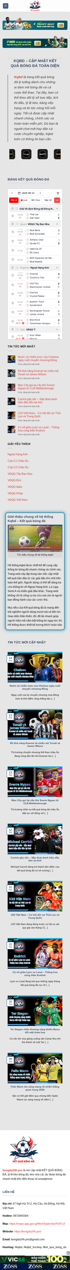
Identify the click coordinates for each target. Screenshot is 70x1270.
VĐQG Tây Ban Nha (20, 473)
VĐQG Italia (15, 486)
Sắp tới (48, 200)
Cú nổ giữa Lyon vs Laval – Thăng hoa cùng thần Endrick (38, 429)
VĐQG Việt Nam (18, 499)
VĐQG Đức (15, 480)
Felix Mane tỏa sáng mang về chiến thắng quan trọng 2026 (35, 1088)
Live (25, 200)
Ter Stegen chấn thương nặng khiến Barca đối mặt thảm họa (35, 1031)
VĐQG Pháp (15, 493)
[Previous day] (12, 193)
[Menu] (5, 6)
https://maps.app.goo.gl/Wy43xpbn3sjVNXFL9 (37, 1223)
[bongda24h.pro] (35, 6)
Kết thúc (35, 200)
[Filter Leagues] (58, 193)
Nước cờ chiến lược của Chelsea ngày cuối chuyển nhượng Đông (38, 359)
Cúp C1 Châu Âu (18, 460)
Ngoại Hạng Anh (18, 454)
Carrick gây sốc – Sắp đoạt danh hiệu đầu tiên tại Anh (37, 401)
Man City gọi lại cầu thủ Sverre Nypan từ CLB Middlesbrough (36, 387)
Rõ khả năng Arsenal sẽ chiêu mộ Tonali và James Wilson (38, 373)
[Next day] (40, 193)
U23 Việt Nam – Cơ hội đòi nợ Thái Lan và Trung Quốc (39, 415)
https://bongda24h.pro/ (27, 1231)
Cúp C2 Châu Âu (18, 467)
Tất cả (14, 200)
